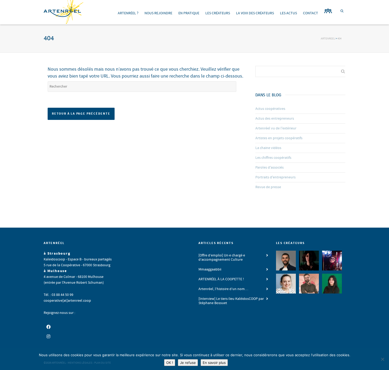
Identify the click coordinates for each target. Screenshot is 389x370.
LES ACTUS (288, 13)
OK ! (169, 362)
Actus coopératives (270, 108)
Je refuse (188, 362)
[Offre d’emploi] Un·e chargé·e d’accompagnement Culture (221, 257)
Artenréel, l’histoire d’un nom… (223, 289)
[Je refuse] (382, 359)
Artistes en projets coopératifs (278, 138)
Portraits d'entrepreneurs (275, 177)
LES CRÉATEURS (217, 13)
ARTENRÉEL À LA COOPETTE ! (221, 279)
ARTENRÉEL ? (128, 13)
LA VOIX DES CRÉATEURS (255, 13)
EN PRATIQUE (188, 13)
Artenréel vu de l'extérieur (275, 128)
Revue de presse (268, 187)
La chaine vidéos (268, 148)
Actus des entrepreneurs (274, 118)
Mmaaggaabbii (209, 269)
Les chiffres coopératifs (273, 157)
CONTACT (310, 13)
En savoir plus (214, 362)
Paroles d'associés (269, 167)
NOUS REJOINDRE (158, 13)
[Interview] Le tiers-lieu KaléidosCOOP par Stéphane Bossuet (231, 300)
